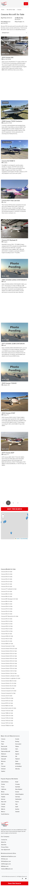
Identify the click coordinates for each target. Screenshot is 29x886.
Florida (3, 784)
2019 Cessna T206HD (9, 383)
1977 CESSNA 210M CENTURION (13, 343)
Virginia (3, 796)
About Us (3, 842)
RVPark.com (4, 859)
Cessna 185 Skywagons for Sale (9, 599)
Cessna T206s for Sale (7, 715)
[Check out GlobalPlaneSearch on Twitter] (26, 878)
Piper (2, 744)
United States (4, 781)
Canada (3, 804)
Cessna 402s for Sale (6, 628)
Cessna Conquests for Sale (8, 693)
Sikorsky (17, 768)
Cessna (3, 739)
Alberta (3, 809)
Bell (2, 763)
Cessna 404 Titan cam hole (11, 200)
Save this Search (14, 883)
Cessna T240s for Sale (7, 718)
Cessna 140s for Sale (6, 574)
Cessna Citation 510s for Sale (9, 653)
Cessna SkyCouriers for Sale (8, 708)
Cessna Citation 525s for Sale (9, 656)
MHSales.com (5, 866)
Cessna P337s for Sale (7, 700)
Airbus (17, 751)
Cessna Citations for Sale (8, 688)
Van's (16, 749)
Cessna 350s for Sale (6, 623)
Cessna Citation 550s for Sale (9, 658)
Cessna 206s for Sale (6, 606)
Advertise (3, 844)
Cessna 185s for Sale (6, 601)
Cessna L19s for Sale (6, 695)
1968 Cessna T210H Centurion (12, 121)
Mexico (3, 811)
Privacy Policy (4, 847)
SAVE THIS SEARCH (14, 509)
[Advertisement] (14, 483)
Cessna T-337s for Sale (7, 710)
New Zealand (18, 789)
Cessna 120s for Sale (6, 571)
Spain (16, 806)
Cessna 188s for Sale (6, 604)
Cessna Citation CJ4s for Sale (9, 673)
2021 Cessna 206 (7, 57)
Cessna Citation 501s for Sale (9, 651)
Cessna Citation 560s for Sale (9, 661)
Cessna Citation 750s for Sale (9, 668)
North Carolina (5, 794)
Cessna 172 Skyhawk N (9, 240)
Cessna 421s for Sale (6, 641)
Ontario (3, 806)
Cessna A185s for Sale (7, 643)
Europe (17, 791)
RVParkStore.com (6, 861)
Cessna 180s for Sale (6, 594)
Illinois (2, 791)
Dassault (3, 758)
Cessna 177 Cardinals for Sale (8, 589)
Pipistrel (17, 758)
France (17, 801)
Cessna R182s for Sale (7, 705)
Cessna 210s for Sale (6, 611)
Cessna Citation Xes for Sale (8, 685)
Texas (2, 786)
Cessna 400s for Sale (7, 626)
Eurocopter (18, 744)
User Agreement (5, 849)
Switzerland (18, 799)
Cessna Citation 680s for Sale (9, 666)
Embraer (3, 768)
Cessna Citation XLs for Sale (8, 683)
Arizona (3, 799)
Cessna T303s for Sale (7, 720)
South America (5, 814)
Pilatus (17, 746)
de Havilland (18, 766)
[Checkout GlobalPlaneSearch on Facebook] (22, 878)
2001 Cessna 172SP (8, 413)
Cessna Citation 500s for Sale (9, 648)
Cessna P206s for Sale (7, 698)
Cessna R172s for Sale (7, 703)
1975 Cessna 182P (8, 453)
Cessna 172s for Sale (6, 584)
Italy (16, 804)
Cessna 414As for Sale (7, 636)
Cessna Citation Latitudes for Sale (10, 676)
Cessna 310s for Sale (6, 613)
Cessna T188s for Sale (7, 713)
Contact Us (4, 839)
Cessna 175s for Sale (6, 586)
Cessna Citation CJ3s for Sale (9, 671)
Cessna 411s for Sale (6, 633)
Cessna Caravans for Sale (8, 646)
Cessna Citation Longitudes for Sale (10, 678)
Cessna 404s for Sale (7, 631)
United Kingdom (19, 794)
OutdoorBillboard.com (7, 868)
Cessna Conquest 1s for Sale (8, 690)
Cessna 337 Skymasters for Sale (9, 616)
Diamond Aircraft (5, 751)
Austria (17, 809)
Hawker (3, 771)
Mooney (3, 761)
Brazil (16, 781)
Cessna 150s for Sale (6, 576)
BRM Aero (18, 763)
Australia (17, 786)
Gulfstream (4, 756)
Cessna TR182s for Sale (7, 725)
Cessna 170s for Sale (6, 581)
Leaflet (17, 538)
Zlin (16, 756)
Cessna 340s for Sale (6, 621)
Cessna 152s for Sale (6, 579)
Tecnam (3, 766)
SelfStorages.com (6, 864)
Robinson (3, 754)
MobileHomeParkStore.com (8, 856)
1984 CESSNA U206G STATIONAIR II (14, 280)
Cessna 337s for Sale (6, 618)
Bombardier (4, 749)
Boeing (17, 741)
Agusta (17, 754)
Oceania (17, 784)
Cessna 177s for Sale (6, 591)
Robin (16, 761)
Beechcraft (4, 746)
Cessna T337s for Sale (7, 723)
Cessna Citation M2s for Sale (8, 680)
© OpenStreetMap (24, 538)
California (3, 789)
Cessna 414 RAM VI (8, 161)
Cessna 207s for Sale (6, 608)
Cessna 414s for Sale (6, 638)
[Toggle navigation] (26, 3)
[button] (4, 522)
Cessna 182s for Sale (6, 596)
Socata (17, 739)
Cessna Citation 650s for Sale (9, 663)
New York (3, 801)
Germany (17, 796)
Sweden (17, 811)
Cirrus (2, 741)
